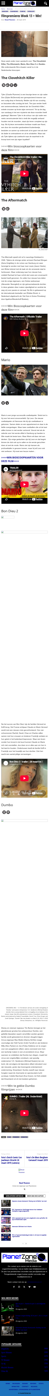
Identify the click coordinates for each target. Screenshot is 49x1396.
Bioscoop (10, 9)
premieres (16, 1137)
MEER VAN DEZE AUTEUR (35, 1196)
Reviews (33, 1383)
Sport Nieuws (6, 1352)
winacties (24, 1137)
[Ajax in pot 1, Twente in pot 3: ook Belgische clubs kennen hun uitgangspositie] (7, 1307)
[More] (27, 25)
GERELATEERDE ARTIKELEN (14, 1196)
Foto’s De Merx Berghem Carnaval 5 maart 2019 (37, 1158)
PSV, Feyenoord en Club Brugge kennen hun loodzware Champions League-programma (27, 1210)
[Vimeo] (30, 1287)
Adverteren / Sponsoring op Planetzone (24, 1389)
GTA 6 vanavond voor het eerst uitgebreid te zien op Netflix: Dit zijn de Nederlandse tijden (29, 1218)
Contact (25, 1386)
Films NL (22, 11)
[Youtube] (35, 1287)
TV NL (3, 1363)
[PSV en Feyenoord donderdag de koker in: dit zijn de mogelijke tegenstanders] (6, 1237)
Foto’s (41, 1383)
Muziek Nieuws (7, 1367)
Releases (34, 1386)
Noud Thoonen (10, 20)
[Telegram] (21, 25)
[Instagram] (19, 1287)
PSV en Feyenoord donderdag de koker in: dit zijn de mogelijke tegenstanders (29, 1235)
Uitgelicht (31, 11)
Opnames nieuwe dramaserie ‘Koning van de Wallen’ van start (29, 1201)
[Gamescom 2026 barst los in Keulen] (6, 1228)
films (9, 1137)
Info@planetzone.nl (34, 1282)
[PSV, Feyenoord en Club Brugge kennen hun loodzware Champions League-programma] (6, 1211)
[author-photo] (24, 1175)
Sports (3, 1356)
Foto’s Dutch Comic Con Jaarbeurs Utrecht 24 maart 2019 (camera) (11, 1160)
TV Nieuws (5, 1360)
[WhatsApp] (15, 25)
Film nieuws (14, 11)
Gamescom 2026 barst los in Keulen (22, 1226)
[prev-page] (23, 1243)
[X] (9, 25)
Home (3, 9)
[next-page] (26, 1243)
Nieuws (25, 1383)
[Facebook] (3, 25)
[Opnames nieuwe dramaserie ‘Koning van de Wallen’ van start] (6, 1203)
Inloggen (16, 1383)
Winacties (15, 1386)
